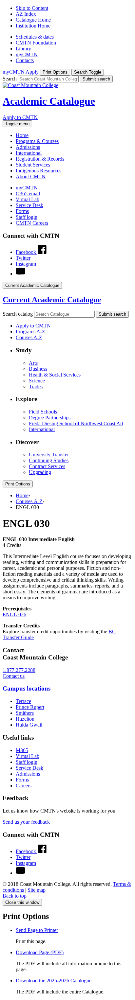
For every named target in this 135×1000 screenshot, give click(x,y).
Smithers (25, 713)
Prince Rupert (30, 707)
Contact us (14, 676)
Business (38, 369)
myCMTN (27, 54)
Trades (36, 386)
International (29, 153)
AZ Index (26, 14)
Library (23, 48)
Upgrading (40, 472)
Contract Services (47, 466)
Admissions (28, 147)
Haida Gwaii (29, 725)
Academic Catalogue (49, 101)
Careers (23, 785)
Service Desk (29, 205)
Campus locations (26, 688)
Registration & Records (40, 159)
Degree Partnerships (49, 417)
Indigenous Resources (38, 170)
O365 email (28, 193)
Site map (37, 890)
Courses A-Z (29, 337)
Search (10, 78)
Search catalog (18, 314)
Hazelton (25, 719)
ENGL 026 (14, 614)
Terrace (23, 701)
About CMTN (31, 176)
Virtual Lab (27, 199)
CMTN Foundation (36, 42)
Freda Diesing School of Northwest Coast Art (76, 423)
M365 (22, 750)
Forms (22, 211)
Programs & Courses (37, 141)
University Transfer (49, 454)
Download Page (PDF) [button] (40, 952)
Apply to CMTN (20, 117)
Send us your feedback (26, 822)
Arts (33, 363)
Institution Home (33, 25)
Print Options (17, 484)
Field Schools (43, 411)
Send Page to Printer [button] (37, 930)
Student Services (33, 164)
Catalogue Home (33, 20)
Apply (32, 72)
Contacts (25, 60)
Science (37, 380)
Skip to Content (32, 8)
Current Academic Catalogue (52, 299)
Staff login (26, 217)
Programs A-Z (30, 331)
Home (22, 135)
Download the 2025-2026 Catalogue (53, 980)
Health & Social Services (55, 374)
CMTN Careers (32, 223)
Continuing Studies (48, 460)
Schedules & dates (35, 37)
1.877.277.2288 (19, 670)
